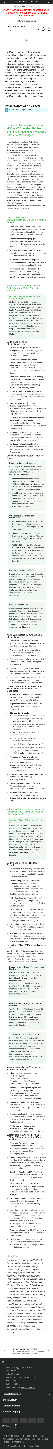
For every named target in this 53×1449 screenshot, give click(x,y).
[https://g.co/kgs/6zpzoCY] (23, 1420)
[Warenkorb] (49, 29)
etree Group (7, 1446)
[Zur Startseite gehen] (26, 21)
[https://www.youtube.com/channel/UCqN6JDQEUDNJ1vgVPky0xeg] (6, 1420)
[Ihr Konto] (43, 29)
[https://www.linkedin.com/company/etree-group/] (32, 1420)
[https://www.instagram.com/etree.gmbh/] (14, 1420)
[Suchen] (10, 31)
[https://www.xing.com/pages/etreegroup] (40, 1420)
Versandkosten (9, 1439)
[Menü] (2, 27)
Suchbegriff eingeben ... (17, 26)
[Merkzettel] (37, 29)
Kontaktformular (28, 1388)
